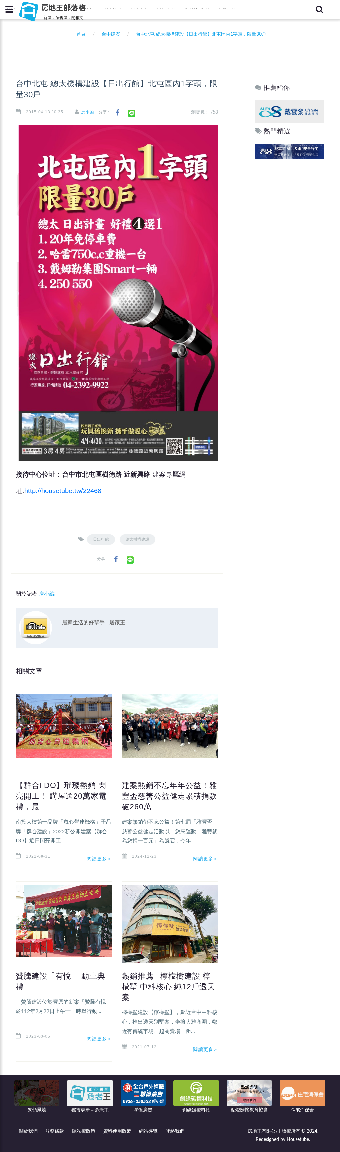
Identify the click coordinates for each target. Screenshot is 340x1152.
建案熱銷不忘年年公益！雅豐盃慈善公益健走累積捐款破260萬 (169, 796)
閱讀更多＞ (99, 858)
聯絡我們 (175, 1131)
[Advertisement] (289, 262)
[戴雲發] (289, 111)
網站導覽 (148, 1131)
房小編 (87, 112)
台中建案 (111, 34)
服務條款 (54, 1131)
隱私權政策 (83, 1131)
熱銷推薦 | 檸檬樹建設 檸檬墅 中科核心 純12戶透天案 (168, 987)
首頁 (80, 34)
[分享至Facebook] (117, 113)
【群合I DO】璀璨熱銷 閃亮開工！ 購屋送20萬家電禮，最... (61, 796)
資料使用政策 (117, 1131)
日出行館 (101, 539)
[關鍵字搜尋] (319, 9)
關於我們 (28, 1131)
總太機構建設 (137, 539)
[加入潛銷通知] (289, 151)
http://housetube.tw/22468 (62, 490)
